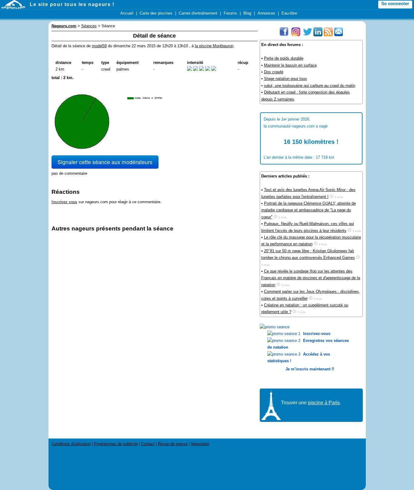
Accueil (126, 13)
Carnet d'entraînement (198, 13)
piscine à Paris (324, 402)
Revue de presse (173, 444)
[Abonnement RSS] (328, 35)
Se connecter (395, 3)
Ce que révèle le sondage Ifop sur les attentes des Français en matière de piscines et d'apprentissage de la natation (310, 278)
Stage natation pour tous (285, 78)
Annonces (266, 13)
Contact (148, 444)
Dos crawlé (273, 72)
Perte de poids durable (283, 58)
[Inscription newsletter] (338, 35)
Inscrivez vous (64, 202)
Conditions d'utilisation (71, 444)
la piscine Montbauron (214, 46)
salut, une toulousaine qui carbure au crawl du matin (309, 85)
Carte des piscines (156, 13)
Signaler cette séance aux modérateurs (105, 162)
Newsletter (200, 444)
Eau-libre (289, 13)
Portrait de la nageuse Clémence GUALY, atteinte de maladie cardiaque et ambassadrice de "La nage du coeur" (308, 210)
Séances (89, 26)
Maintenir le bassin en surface (290, 65)
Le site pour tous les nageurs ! (72, 4)
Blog (247, 13)
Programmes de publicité (116, 444)
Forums (230, 13)
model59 (99, 46)
